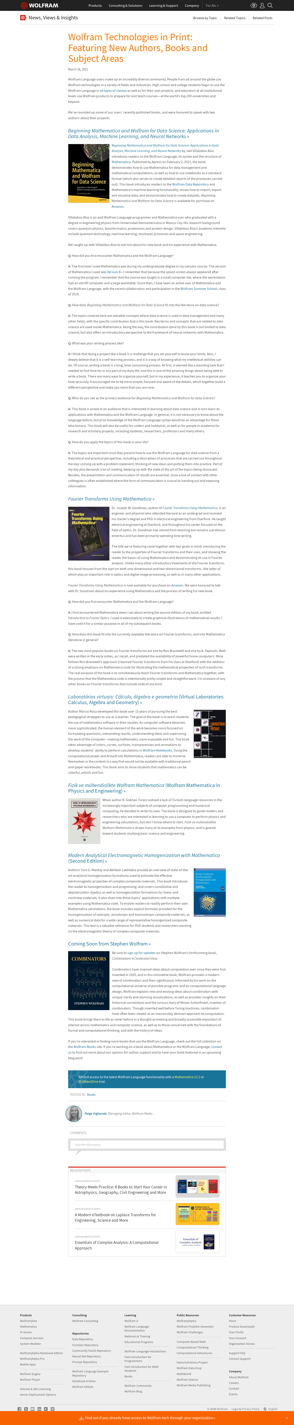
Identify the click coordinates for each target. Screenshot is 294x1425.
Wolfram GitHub (82, 1387)
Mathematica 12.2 (187, 1077)
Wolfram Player (30, 1380)
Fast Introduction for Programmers (137, 1359)
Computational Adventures (194, 1353)
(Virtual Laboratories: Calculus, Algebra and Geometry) (146, 699)
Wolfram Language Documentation (136, 1328)
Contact (234, 1388)
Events (233, 1394)
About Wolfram (239, 1377)
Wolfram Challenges (190, 1332)
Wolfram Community (138, 1386)
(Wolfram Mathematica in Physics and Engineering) (144, 788)
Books (91, 1095)
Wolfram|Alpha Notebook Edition (41, 1353)
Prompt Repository (84, 1362)
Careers (234, 1383)
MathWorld (184, 1374)
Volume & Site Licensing (35, 1389)
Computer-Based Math (191, 1342)
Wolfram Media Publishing (193, 1385)
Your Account (237, 1338)
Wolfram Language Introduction (145, 1351)
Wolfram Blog (133, 1391)
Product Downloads (242, 1326)
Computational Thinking (192, 1347)
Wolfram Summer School (198, 288)
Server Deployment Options (38, 1395)
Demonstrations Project (192, 1362)
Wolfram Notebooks (157, 750)
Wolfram (222, 1409)
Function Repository (85, 1345)
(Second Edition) (144, 858)
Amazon (118, 206)
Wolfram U (131, 1321)
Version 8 (114, 272)
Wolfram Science (187, 1380)
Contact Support (239, 1359)
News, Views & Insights (53, 18)
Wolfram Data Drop (189, 1368)
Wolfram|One (88, 1081)
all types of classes (113, 90)
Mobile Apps (28, 1364)
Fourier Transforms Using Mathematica (190, 508)
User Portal (236, 1332)
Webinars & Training (137, 1336)
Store (232, 1321)
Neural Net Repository (86, 1356)
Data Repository (82, 1339)
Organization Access (242, 1344)
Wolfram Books (85, 1046)
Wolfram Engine (30, 1374)
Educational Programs (138, 1342)
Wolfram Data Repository (190, 184)
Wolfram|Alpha (186, 1321)
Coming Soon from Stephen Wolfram (108, 943)
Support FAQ (237, 1353)
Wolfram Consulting (85, 1321)
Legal (235, 1409)
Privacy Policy (251, 1409)
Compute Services (31, 1338)
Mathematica (121, 162)
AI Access (26, 1332)
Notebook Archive (84, 1381)
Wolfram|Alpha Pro (32, 1359)
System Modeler (30, 1344)
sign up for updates (141, 953)
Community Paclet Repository (91, 1351)
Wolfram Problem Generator (195, 1326)
